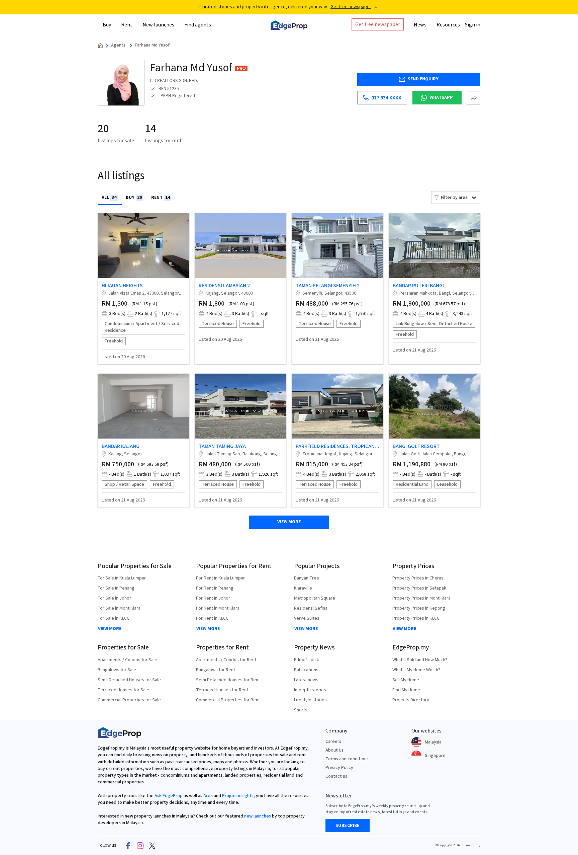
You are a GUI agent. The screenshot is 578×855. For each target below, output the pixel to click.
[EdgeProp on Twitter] (152, 845)
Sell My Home (405, 680)
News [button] (420, 24)
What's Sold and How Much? (419, 659)
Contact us (336, 776)
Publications (306, 670)
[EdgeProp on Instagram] (140, 845)
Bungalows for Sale (117, 670)
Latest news (306, 680)
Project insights (237, 795)
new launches (257, 816)
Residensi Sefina (310, 608)
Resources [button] (448, 24)
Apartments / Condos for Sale (127, 659)
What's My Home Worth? (416, 670)
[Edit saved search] (473, 97)
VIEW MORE (109, 628)
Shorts (300, 710)
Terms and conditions (347, 759)
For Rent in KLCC (212, 618)
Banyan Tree (306, 578)
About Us (334, 750)
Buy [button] (107, 24)
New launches (158, 24)
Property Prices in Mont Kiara (421, 598)
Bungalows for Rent (215, 670)
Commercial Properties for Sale (129, 700)
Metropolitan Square (314, 598)
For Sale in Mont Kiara (119, 608)
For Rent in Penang (214, 588)
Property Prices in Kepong (418, 608)
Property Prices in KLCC (416, 618)
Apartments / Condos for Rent (226, 659)
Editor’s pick (306, 659)
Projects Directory (410, 700)
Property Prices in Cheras (418, 578)
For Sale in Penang (116, 588)
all (109, 197)
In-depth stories (310, 690)
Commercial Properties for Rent (228, 700)
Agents (118, 45)
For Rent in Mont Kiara (217, 608)
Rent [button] (126, 24)
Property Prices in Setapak (419, 588)
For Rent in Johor (213, 598)
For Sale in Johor (114, 598)
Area (207, 795)
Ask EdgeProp (169, 795)
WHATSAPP (441, 97)
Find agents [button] (197, 24)
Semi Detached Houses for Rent (228, 680)
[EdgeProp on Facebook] (128, 845)
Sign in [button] (472, 24)
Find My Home (406, 690)
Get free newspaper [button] (377, 24)
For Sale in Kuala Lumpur (122, 578)
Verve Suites (306, 618)
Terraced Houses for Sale (123, 690)
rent (160, 197)
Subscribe (347, 825)
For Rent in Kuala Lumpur (220, 578)
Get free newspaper (350, 7)
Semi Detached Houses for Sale (129, 680)
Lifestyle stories (310, 700)
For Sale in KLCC (113, 618)
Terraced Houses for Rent (222, 690)
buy (134, 197)
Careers (333, 741)
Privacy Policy (339, 767)
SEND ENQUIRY (423, 79)
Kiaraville (303, 588)
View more (289, 522)
